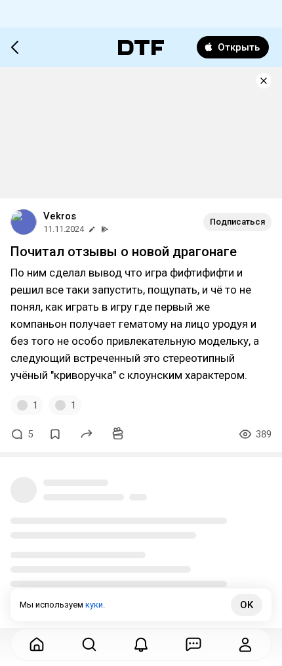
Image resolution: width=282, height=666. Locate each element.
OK (246, 605)
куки (94, 605)
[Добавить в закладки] (55, 434)
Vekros (59, 216)
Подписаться (237, 222)
